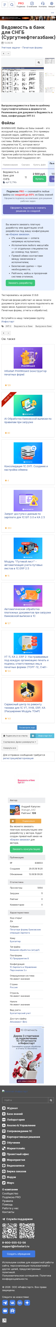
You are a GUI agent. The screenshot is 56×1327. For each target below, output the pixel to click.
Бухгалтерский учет (20, 1013)
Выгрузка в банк (44, 326)
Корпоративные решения (23, 1136)
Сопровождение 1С (19, 1131)
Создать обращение (18, 1253)
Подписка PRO (11, 1197)
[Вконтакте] (12, 1303)
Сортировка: (19, 742)
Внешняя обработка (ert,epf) (25, 950)
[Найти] (51, 1100)
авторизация (26, 758)
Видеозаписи (15, 1165)
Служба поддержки (19, 1219)
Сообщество (10, 1193)
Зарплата (25, 932)
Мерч (10, 1182)
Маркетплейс (16, 1148)
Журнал (12, 1108)
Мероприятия (16, 1159)
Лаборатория (16, 1119)
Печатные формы (19, 929)
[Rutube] (12, 1311)
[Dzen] (27, 1303)
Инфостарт (7, 321)
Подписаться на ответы (16, 736)
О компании (10, 1189)
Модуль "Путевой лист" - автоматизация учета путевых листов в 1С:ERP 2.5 (23, 565)
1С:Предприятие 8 (19, 958)
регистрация (10, 758)
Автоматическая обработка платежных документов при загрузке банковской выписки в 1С (27, 612)
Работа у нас (10, 1208)
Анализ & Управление (21, 1125)
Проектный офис (18, 1154)
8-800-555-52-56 (14, 1242)
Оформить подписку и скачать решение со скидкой (28, 209)
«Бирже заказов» (19, 234)
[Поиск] (12, 5)
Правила (7, 1200)
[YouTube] (5, 1311)
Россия (14, 987)
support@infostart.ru (15, 1246)
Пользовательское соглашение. (20, 1275)
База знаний (15, 1113)
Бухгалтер (15, 941)
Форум (11, 1177)
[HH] (20, 1303)
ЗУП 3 (8, 326)
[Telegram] (5, 1303)
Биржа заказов (16, 1171)
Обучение (13, 1142)
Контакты (8, 1212)
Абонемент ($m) (18, 1021)
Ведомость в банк (23, 326)
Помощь (7, 1204)
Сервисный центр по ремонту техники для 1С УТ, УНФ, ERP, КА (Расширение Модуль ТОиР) (24, 708)
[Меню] (5, 5)
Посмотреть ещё (27, 727)
